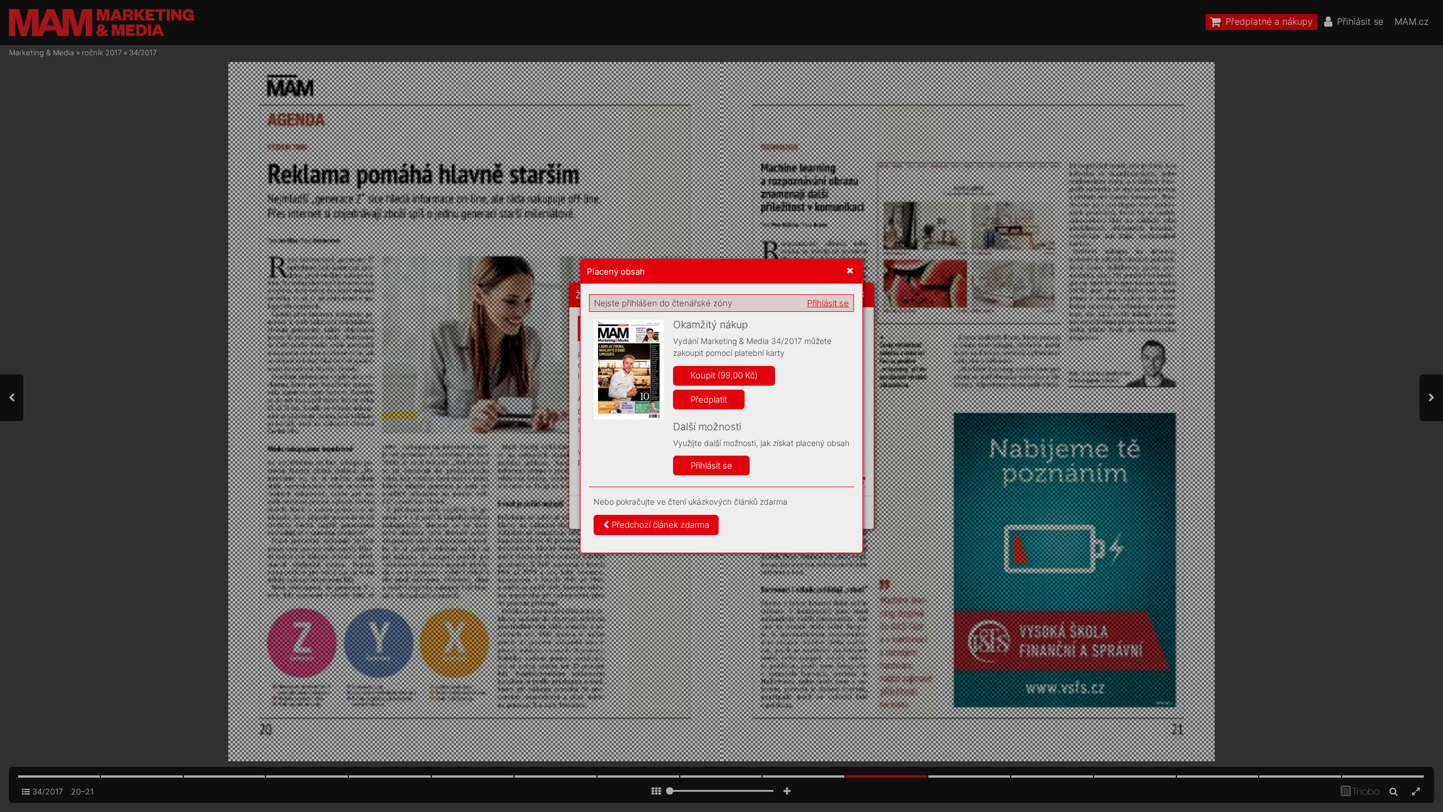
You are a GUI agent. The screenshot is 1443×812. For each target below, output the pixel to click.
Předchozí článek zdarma (659, 524)
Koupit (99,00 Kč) (724, 375)
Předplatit (708, 399)
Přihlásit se (828, 303)
